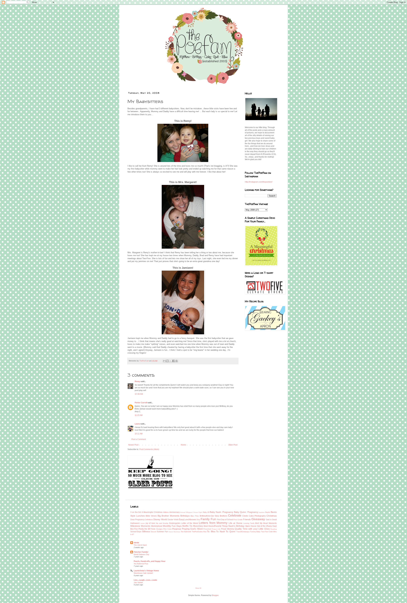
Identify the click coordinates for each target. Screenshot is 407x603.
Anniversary (174, 512)
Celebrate (234, 515)
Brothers (223, 516)
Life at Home (235, 523)
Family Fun (208, 519)
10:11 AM (139, 434)
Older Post (232, 445)
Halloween (135, 523)
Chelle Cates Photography (254, 516)
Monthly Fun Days (172, 526)
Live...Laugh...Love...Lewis (145, 580)
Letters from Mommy (213, 522)
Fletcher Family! (141, 552)
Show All (198, 588)
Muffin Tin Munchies (192, 526)
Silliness (146, 531)
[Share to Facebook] (173, 361)
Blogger (215, 595)
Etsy (198, 519)
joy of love (150, 523)
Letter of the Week (189, 523)
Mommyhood (156, 526)
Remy (137, 381)
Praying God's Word (192, 529)
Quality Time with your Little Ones (252, 529)
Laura (137, 424)
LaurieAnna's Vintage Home (146, 571)
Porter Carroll (141, 403)
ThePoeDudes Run (199, 532)
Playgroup (176, 529)
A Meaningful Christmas (152, 512)
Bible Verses (151, 516)
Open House (250, 526)
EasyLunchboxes (187, 519)
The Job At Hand (140, 545)
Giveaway (258, 519)
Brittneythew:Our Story (209, 516)
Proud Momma (227, 529)
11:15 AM (139, 415)
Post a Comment (138, 439)
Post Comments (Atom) (149, 449)
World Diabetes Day (141, 554)
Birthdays (185, 515)
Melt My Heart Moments (266, 523)
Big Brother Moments (168, 515)
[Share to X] (170, 361)
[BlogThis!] (167, 361)
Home (183, 445)
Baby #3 (206, 512)
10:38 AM (139, 394)
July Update (138, 582)
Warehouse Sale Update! (143, 573)
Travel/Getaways (243, 532)
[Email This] (164, 361)
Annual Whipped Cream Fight (191, 512)
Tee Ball (184, 532)
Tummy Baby (255, 532)
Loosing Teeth (248, 523)
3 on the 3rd (135, 512)
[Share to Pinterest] (176, 361)
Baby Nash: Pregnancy (221, 512)
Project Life (216, 529)
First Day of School (225, 519)
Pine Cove (167, 529)
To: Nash (220, 531)
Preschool (207, 529)
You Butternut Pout (141, 564)
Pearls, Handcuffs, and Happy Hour (150, 561)
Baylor (267, 512)
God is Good (271, 519)
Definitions (149, 519)
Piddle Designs (156, 529)
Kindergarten (174, 523)
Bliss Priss (194, 516)
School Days (135, 532)
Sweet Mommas (174, 532)
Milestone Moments (140, 526)
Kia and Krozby (162, 523)
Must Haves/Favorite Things (216, 526)
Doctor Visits (173, 519)
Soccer (153, 532)
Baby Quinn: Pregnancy (246, 512)
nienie (136, 543)
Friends (247, 519)
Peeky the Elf (144, 529)
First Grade (238, 519)
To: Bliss (211, 531)
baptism (262, 512)
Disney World (160, 519)
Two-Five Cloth (267, 532)
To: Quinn (230, 531)
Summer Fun (162, 532)
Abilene (166, 512)
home (143, 523)
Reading (273, 529)
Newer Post (133, 445)
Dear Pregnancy (137, 519)
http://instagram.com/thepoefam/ (258, 182)
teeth (189, 532)
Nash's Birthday (236, 526)
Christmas (271, 515)
